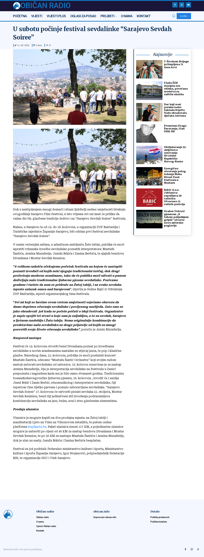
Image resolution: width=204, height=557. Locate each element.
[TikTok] (198, 549)
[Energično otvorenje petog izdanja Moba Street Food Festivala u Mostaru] (149, 176)
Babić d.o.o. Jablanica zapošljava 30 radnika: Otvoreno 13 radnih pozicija (174, 197)
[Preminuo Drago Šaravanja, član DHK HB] (149, 133)
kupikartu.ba (37, 426)
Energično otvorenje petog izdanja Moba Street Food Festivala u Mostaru (175, 175)
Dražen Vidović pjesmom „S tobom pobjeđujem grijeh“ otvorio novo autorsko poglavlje (176, 218)
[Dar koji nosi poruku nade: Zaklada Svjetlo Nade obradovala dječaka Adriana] (149, 112)
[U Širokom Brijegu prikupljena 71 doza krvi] (149, 69)
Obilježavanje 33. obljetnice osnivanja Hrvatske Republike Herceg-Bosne (175, 154)
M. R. (48, 45)
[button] (173, 15)
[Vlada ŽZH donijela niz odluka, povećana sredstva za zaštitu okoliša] (149, 90)
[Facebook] (175, 4)
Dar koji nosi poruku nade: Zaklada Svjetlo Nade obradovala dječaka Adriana (175, 110)
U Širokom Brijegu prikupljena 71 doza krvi (176, 64)
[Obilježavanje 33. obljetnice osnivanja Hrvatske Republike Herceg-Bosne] (149, 155)
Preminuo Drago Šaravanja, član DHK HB (175, 128)
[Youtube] (188, 4)
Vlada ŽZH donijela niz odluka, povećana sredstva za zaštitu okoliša (176, 88)
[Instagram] (181, 4)
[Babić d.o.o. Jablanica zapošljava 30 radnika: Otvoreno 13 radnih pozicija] (149, 197)
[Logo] (16, 514)
